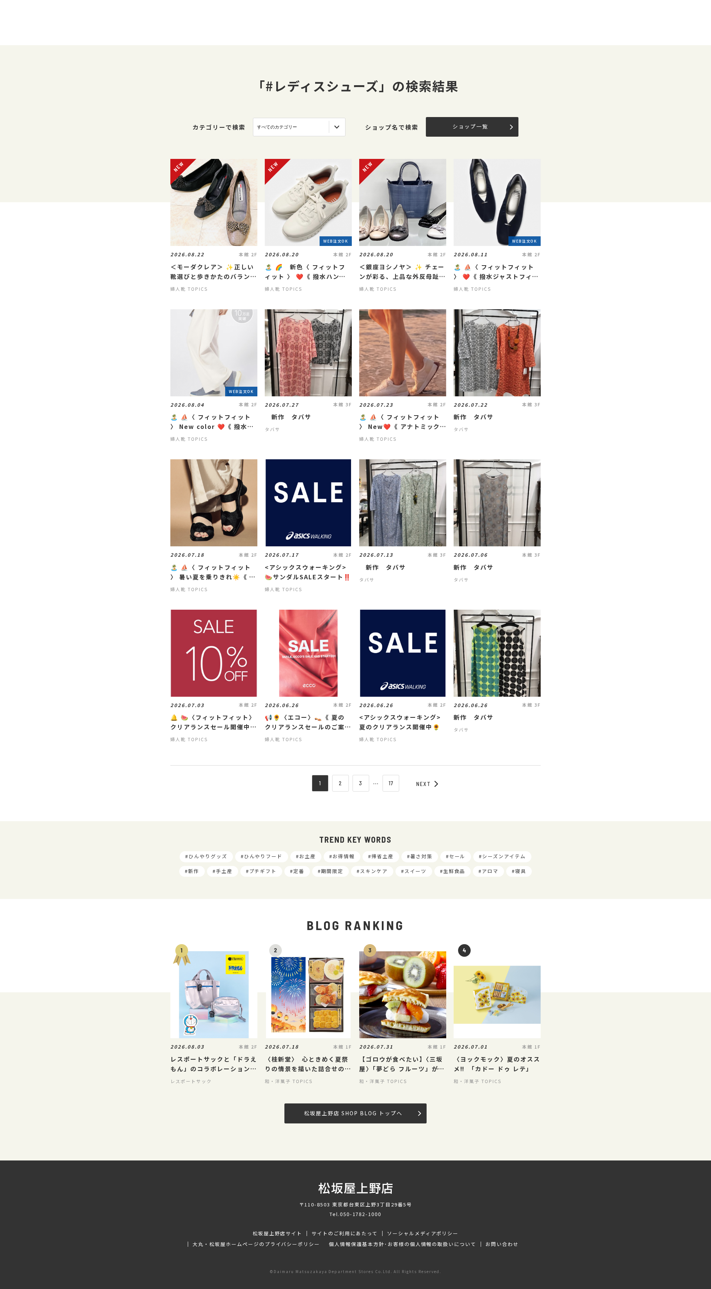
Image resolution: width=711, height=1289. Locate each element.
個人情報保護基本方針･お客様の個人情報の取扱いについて (402, 1244)
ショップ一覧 (470, 126)
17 (391, 783)
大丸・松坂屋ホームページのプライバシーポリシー (256, 1244)
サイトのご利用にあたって (344, 1233)
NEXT (423, 783)
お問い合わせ (502, 1244)
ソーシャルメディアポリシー (422, 1233)
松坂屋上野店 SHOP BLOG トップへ (353, 1113)
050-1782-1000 (360, 1214)
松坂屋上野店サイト (278, 1233)
